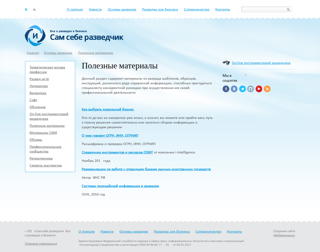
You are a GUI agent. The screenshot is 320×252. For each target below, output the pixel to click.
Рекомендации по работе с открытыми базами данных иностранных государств (146, 169)
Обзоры (36, 140)
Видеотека (38, 93)
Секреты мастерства (46, 165)
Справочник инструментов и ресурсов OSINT (117, 152)
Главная (32, 53)
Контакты (222, 9)
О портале (75, 9)
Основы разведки (122, 9)
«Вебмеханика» (284, 235)
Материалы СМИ (43, 133)
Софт (33, 100)
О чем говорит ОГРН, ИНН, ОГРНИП (110, 136)
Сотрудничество (196, 9)
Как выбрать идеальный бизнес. (108, 109)
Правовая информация (41, 244)
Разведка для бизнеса (160, 9)
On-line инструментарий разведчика (49, 116)
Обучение (38, 107)
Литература (39, 86)
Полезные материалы (95, 53)
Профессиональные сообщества (45, 149)
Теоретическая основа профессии (47, 70)
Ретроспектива (41, 158)
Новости (95, 9)
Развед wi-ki (39, 79)
